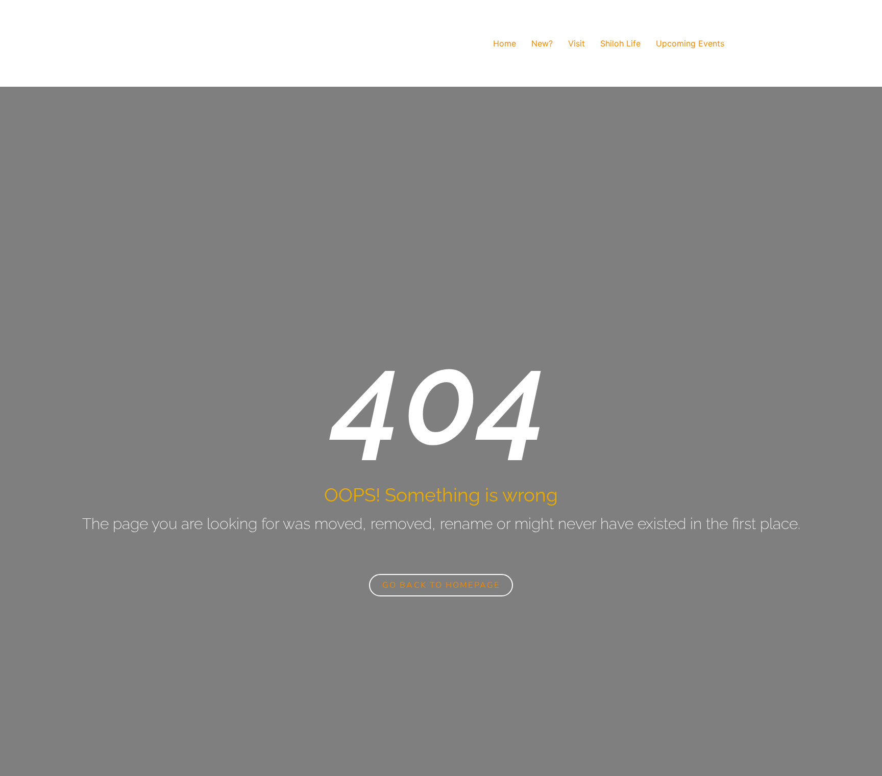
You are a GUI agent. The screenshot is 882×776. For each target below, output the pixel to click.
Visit (576, 43)
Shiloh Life (620, 43)
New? (542, 43)
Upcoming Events (690, 43)
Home (504, 43)
